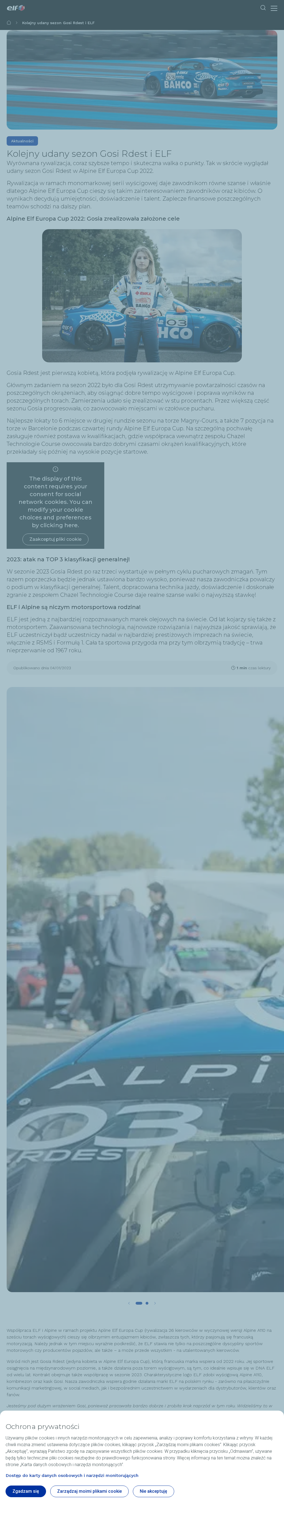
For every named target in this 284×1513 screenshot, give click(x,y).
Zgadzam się (25, 1491)
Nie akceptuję (153, 1491)
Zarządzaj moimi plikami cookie (89, 1491)
